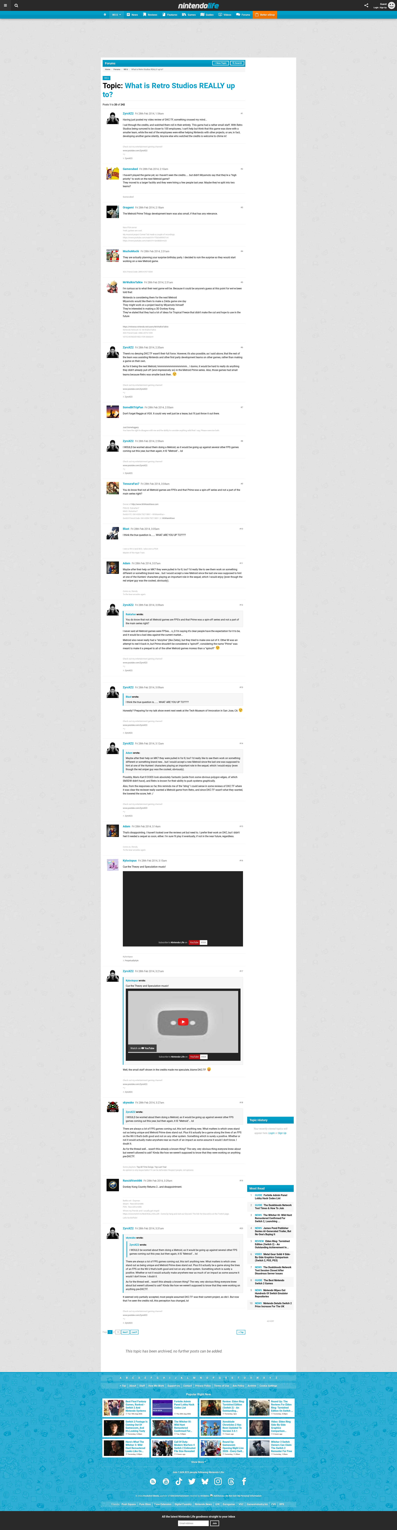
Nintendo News (203, 1504)
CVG (273, 1504)
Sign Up (383, 7)
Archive (252, 1385)
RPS (281, 1504)
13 (242, 687)
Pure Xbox (145, 1504)
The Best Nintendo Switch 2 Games (269, 1282)
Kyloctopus (130, 860)
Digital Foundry (183, 1504)
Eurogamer (229, 1504)
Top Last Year (160, 1167)
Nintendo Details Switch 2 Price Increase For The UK (273, 1305)
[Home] (105, 15)
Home (107, 69)
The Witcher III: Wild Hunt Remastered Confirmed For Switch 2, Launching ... (273, 1218)
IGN (217, 1504)
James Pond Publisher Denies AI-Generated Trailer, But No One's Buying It (273, 1231)
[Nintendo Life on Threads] (231, 1482)
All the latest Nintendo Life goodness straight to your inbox (198, 1516)
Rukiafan (131, 614)
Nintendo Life (177, 942)
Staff (142, 1385)
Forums (110, 63)
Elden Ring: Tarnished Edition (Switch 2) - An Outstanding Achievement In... (272, 1244)
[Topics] (5, 5)
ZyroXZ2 (128, 113)
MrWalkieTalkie (133, 282)
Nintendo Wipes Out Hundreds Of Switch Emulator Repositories (271, 1293)
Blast (126, 528)
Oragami (128, 207)
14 (242, 743)
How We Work (156, 1385)
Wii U (126, 69)
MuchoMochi (131, 251)
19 (242, 1180)
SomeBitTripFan (133, 407)
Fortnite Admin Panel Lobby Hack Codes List (271, 1197)
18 (242, 1102)
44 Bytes (204, 1496)
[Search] (16, 5)
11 (242, 563)
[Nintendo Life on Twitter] (192, 1482)
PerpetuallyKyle (131, 960)
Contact (187, 1385)
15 (242, 826)
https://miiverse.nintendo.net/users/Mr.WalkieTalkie (145, 327)
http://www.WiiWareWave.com (144, 504)
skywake (128, 1102)
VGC (241, 1504)
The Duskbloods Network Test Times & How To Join (273, 1207)
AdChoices (218, 1496)
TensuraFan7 (131, 483)
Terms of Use (221, 1385)
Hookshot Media (151, 1496)
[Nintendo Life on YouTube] (166, 1482)
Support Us (173, 1385)
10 (242, 529)
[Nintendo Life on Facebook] (244, 1482)
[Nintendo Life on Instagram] (218, 1482)
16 (242, 860)
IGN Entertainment (179, 1496)
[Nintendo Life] (198, 5)
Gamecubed (130, 169)
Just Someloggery (131, 427)
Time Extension (162, 1504)
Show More (198, 1462)
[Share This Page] (366, 5)
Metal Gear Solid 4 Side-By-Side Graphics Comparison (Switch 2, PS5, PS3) (273, 1257)
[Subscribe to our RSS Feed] (153, 1482)
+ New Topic (221, 63)
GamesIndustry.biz (257, 1504)
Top (123, 1385)
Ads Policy (238, 1385)
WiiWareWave (168, 518)
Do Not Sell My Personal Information (244, 1496)
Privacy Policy (203, 1385)
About (132, 1385)
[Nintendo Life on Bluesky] (205, 1482)
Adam (126, 563)
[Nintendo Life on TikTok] (179, 1482)
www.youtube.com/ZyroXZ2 (135, 150)
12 (242, 605)
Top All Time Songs (145, 1167)
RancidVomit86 (132, 1180)
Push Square (129, 1504)
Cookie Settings (268, 1385)
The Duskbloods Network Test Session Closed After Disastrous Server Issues (273, 1270)
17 (242, 971)
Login (376, 7)
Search (238, 63)
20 (242, 1228)
